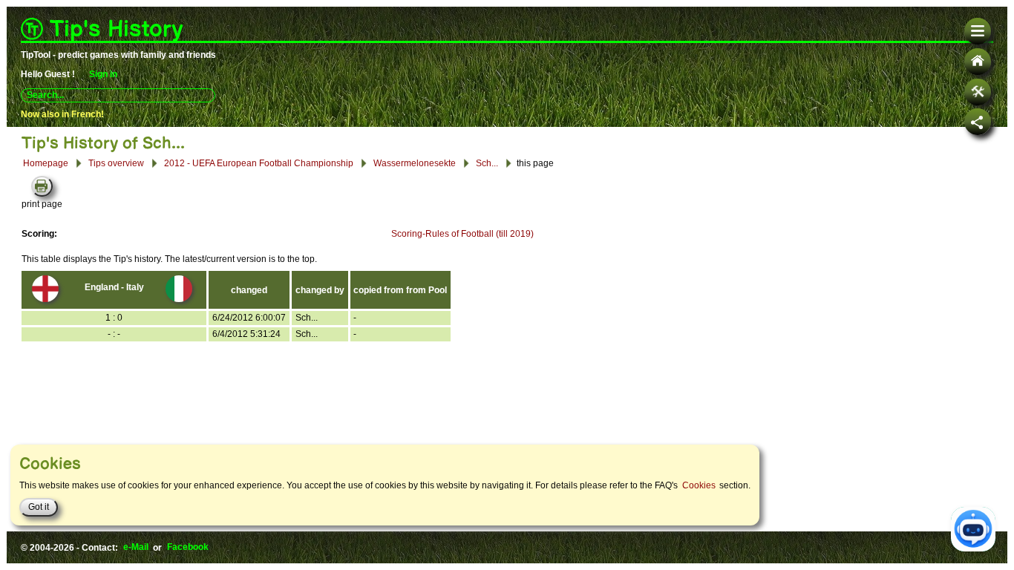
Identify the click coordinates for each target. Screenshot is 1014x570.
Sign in (103, 74)
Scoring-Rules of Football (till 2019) (462, 234)
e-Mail (135, 548)
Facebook (188, 548)
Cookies (699, 485)
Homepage (45, 163)
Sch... (488, 162)
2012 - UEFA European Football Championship (258, 162)
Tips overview (116, 163)
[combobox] (118, 95)
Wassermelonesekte (414, 162)
